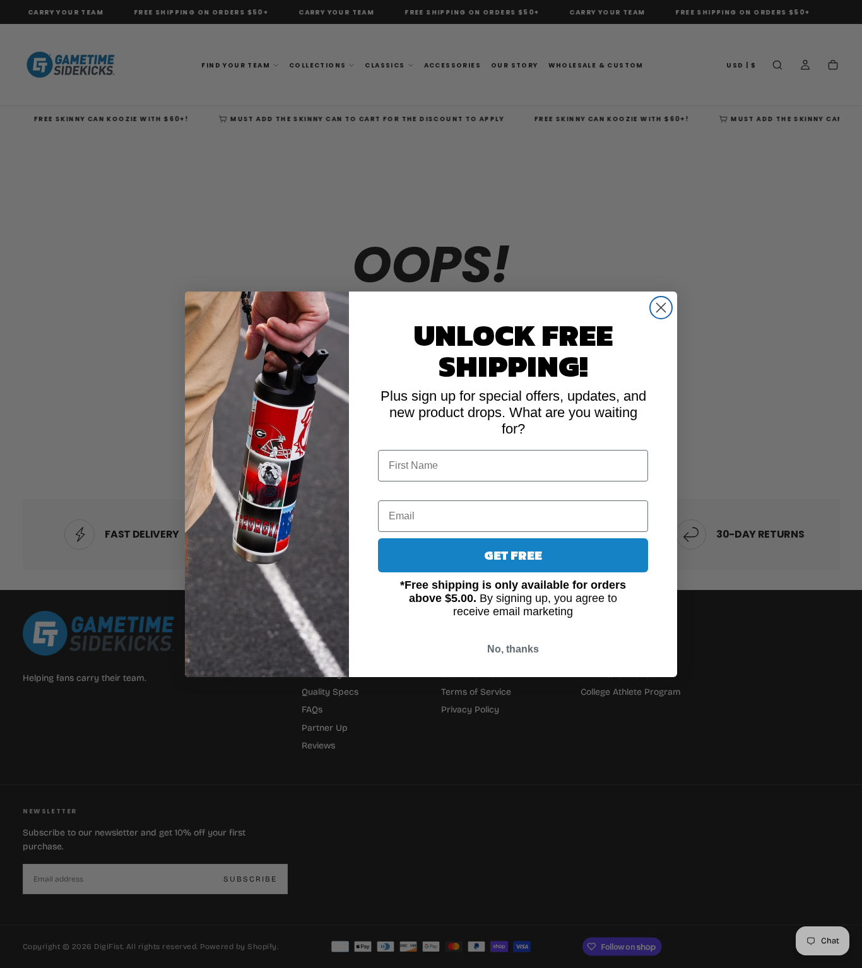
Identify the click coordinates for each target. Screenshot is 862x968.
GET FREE (513, 555)
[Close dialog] (661, 308)
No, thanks (513, 649)
